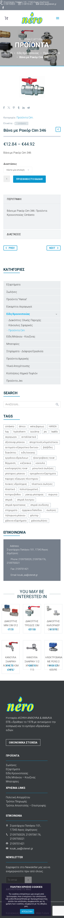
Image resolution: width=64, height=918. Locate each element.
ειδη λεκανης (28, 452)
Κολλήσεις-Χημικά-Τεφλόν (22, 373)
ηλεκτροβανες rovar (44, 458)
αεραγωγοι (11, 437)
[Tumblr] (18, 107)
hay (7, 431)
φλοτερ (34, 515)
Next (52, 248)
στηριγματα (11, 510)
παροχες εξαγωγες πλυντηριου (21, 478)
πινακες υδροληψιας (16, 484)
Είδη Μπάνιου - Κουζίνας (20, 336)
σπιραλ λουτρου (25, 499)
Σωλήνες (11, 291)
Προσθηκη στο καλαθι (29, 179)
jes (45, 431)
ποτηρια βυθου (13, 494)
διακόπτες (10, 452)
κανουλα (40, 463)
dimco (22, 426)
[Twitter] (9, 107)
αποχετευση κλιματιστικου (43, 442)
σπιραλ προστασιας (15, 505)
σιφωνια (52, 494)
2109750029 (9, 4)
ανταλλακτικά (28, 437)
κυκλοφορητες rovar (16, 468)
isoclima (34, 431)
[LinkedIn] (23, 107)
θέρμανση (10, 463)
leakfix (54, 431)
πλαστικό (10, 489)
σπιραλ (8, 499)
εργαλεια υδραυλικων (16, 458)
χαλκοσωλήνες (39, 520)
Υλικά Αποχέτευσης (18, 366)
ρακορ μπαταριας (34, 494)
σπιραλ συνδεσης (39, 505)
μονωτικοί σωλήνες (43, 468)
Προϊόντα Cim (25, 117)
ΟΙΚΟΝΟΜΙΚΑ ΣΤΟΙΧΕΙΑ (23, 742)
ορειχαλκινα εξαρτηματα (43, 473)
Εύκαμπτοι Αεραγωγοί (19, 306)
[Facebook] (3, 7)
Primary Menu (58, 18)
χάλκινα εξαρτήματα (15, 520)
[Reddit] (28, 107)
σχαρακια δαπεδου (32, 510)
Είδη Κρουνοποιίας (18, 314)
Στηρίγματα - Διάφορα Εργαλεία (24, 351)
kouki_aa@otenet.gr (48, 4)
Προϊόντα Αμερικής (17, 358)
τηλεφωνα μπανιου (15, 515)
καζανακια (25, 463)
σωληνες (51, 510)
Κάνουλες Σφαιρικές (21, 325)
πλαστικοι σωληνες (42, 484)
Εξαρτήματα (13, 284)
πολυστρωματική (29, 489)
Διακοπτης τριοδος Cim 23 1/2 (32, 625)
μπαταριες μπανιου (15, 473)
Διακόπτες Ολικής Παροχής (25, 320)
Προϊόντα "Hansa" (16, 299)
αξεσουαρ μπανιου (15, 442)
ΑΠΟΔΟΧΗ (27, 911)
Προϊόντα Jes (14, 380)
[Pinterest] (13, 107)
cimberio (22, 123)
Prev (12, 248)
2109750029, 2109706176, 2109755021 (26, 561)
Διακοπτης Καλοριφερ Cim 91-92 (53, 625)
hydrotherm (19, 431)
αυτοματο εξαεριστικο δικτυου (21, 447)
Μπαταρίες (13, 343)
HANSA (53, 426)
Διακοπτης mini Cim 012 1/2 (11, 625)
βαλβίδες (48, 447)
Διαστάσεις (10, 164)
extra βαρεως (37, 426)
